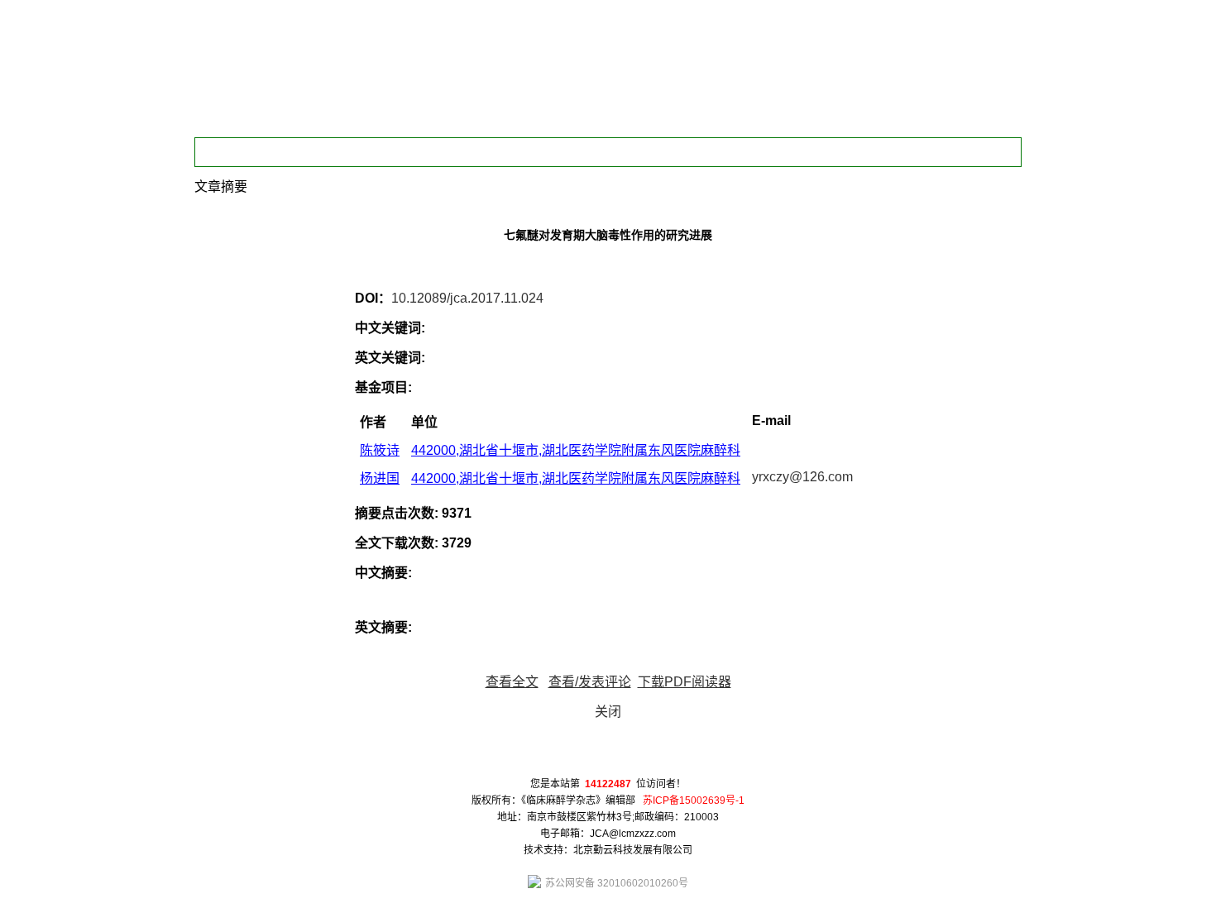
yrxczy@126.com (802, 477)
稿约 (411, 152)
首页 (250, 152)
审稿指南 (571, 152)
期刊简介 (491, 152)
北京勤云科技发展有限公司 (632, 850)
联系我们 (732, 152)
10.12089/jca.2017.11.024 (467, 298)
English (812, 152)
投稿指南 (652, 152)
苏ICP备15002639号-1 (693, 800)
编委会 (331, 152)
